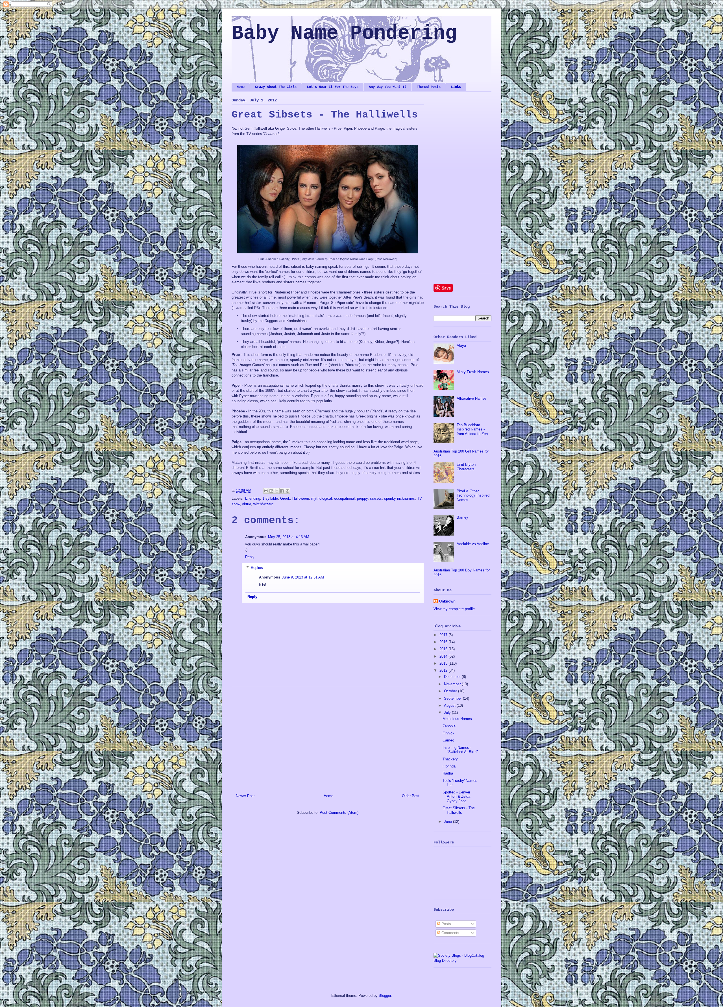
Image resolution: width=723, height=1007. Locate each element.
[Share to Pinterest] (287, 491)
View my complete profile (454, 609)
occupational (344, 498)
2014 (443, 656)
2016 (443, 642)
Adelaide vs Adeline (473, 544)
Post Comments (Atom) (339, 812)
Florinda (449, 766)
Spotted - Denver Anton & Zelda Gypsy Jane (456, 796)
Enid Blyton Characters (466, 466)
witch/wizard (263, 504)
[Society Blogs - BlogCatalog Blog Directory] (462, 960)
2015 (443, 649)
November (453, 684)
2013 (443, 663)
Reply (249, 557)
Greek (285, 498)
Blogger (385, 995)
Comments (449, 933)
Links (456, 87)
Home (241, 87)
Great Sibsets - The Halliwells (459, 810)
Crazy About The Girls (276, 87)
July (448, 712)
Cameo (448, 740)
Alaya (461, 345)
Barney (462, 517)
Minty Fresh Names (473, 372)
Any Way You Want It (387, 87)
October (451, 691)
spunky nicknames (399, 498)
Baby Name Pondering (344, 33)
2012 (443, 670)
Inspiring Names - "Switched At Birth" (460, 749)
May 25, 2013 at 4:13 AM (288, 537)
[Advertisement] (327, 738)
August (450, 705)
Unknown (447, 601)
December (453, 677)
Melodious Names (457, 719)
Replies (257, 568)
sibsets (376, 498)
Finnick (448, 733)
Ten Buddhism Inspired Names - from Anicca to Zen (472, 429)
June (448, 821)
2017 (443, 635)
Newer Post (245, 796)
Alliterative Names (472, 398)
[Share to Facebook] (282, 491)
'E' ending (252, 498)
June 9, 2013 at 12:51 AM (303, 577)
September (453, 698)
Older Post (410, 796)
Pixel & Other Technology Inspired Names (473, 495)
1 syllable (270, 498)
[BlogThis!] (271, 491)
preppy (362, 498)
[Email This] (266, 491)
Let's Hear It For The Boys (332, 87)
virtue (246, 504)
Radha (448, 773)
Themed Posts (429, 87)
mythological (321, 498)
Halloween (300, 498)
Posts (445, 924)
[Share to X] (277, 491)
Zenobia (449, 726)
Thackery (450, 759)
